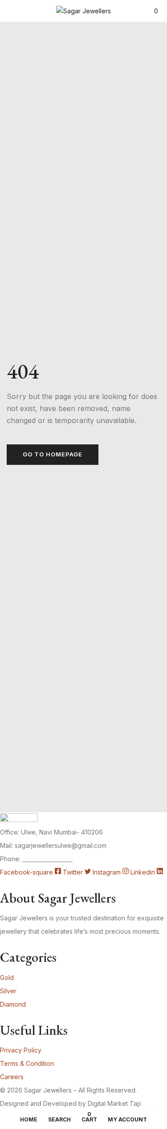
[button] (156, 11)
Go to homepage (52, 454)
